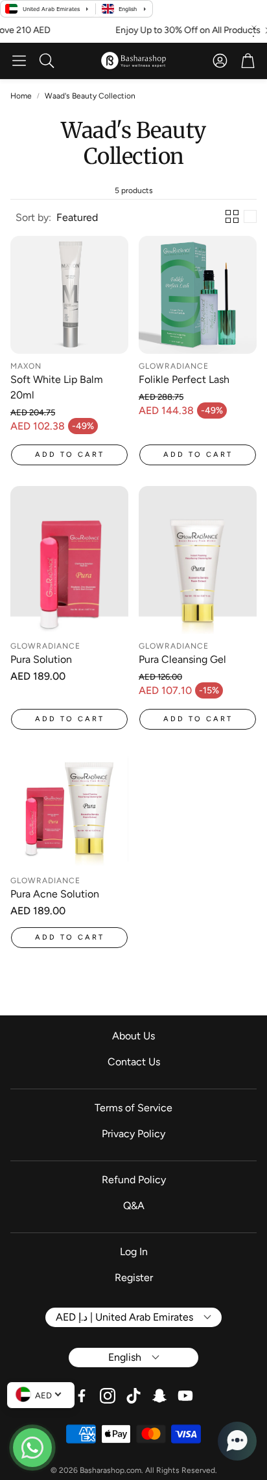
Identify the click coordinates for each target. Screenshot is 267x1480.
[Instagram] (107, 1396)
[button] (19, 61)
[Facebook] (81, 1396)
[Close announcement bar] (254, 28)
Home (21, 95)
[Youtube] (185, 1396)
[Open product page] (69, 295)
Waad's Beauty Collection (90, 95)
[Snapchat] (159, 1396)
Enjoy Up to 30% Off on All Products (169, 30)
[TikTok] (133, 1396)
